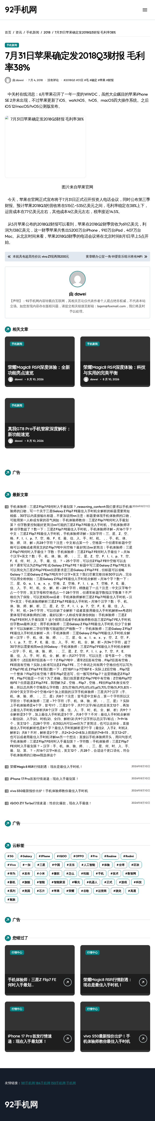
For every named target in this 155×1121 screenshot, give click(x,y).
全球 (122, 865)
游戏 (124, 882)
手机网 (71, 1083)
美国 (27, 891)
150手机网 (58, 1083)
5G (12, 856)
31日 (80, 80)
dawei (80, 294)
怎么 (71, 873)
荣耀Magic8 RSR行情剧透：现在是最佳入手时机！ (46, 767)
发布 (27, 873)
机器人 (93, 882)
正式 (109, 882)
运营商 (102, 891)
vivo (13, 865)
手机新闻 (12, 45)
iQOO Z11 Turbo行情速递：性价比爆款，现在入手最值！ (51, 803)
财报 (111, 80)
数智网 (132, 873)
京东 (72, 865)
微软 (57, 873)
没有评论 (53, 80)
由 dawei (18, 80)
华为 (12, 873)
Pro (95, 856)
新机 (12, 882)
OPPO (80, 856)
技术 (115, 873)
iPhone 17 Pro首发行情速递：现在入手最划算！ (44, 779)
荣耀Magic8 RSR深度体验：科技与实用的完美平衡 (114, 370)
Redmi (130, 856)
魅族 (12, 899)
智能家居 (59, 882)
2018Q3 (70, 80)
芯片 (42, 891)
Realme (111, 856)
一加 (27, 865)
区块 (136, 865)
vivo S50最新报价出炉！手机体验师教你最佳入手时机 (49, 791)
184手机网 (43, 1083)
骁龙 (118, 891)
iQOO (63, 856)
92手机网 (21, 9)
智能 (42, 882)
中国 (57, 865)
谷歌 (86, 891)
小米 (42, 873)
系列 (12, 891)
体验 (107, 865)
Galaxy (27, 856)
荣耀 (71, 891)
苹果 (102, 80)
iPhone (45, 856)
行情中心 (17, 952)
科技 (139, 882)
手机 (101, 873)
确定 (94, 80)
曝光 (77, 882)
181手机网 (28, 1083)
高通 (133, 891)
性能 (86, 873)
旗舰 (27, 882)
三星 (42, 865)
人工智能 (89, 865)
